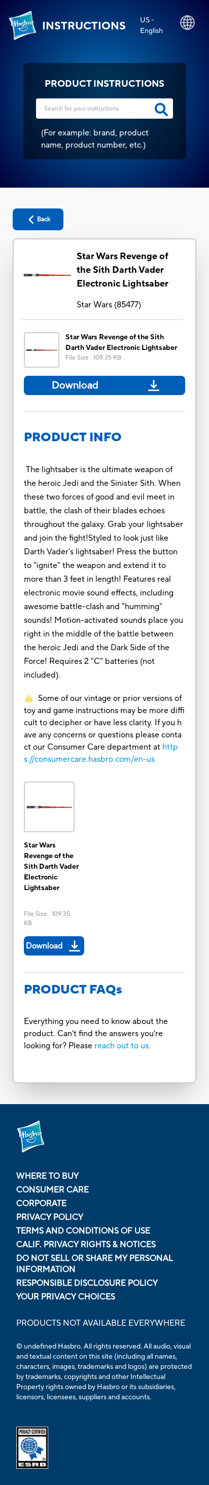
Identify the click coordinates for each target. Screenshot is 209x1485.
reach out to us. (122, 1046)
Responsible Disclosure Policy (87, 1283)
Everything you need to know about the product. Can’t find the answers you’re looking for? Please (96, 1033)
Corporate (41, 1203)
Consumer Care (52, 1190)
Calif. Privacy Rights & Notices (86, 1245)
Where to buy (47, 1176)
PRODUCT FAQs (73, 990)
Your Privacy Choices (65, 1297)
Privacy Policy (49, 1217)
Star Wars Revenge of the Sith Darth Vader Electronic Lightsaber (122, 270)
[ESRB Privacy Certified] (104, 1448)
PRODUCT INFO (73, 437)
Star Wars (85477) (109, 305)
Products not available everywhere (100, 1323)
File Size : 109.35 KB (93, 358)
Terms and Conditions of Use (83, 1231)
